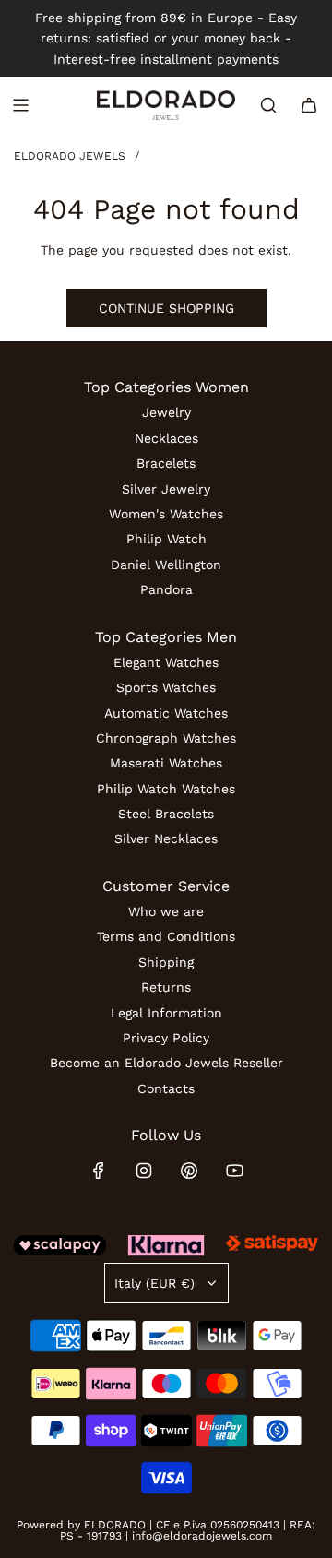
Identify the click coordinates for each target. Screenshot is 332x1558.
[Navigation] (20, 105)
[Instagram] (144, 1170)
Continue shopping (166, 308)
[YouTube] (234, 1170)
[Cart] (309, 105)
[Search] (268, 105)
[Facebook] (98, 1170)
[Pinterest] (189, 1170)
